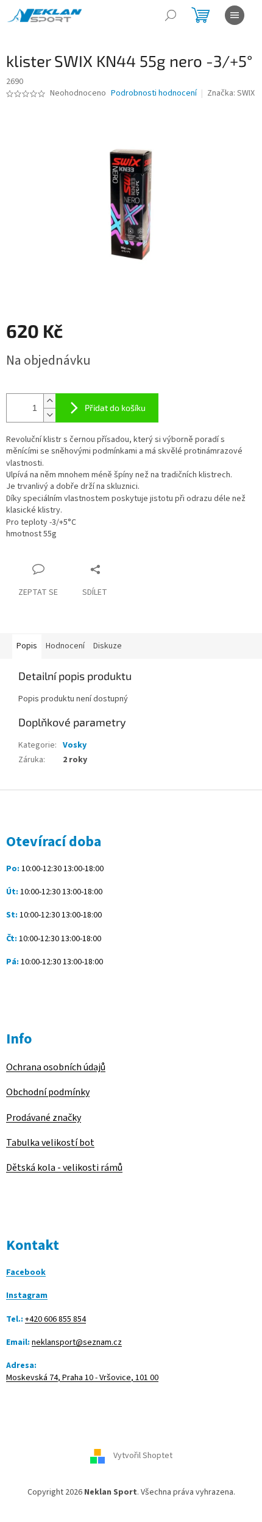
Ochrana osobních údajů (55, 1067)
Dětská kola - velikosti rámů (64, 1167)
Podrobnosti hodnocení (154, 93)
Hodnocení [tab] (65, 646)
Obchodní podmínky (48, 1092)
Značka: (231, 93)
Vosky (75, 745)
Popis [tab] (26, 646)
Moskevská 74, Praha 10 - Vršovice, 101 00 (82, 1378)
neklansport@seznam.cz (77, 1342)
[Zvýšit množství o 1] (49, 401)
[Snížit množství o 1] (49, 415)
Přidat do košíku (115, 407)
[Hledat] (170, 15)
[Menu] (234, 15)
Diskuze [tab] (107, 646)
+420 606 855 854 (55, 1319)
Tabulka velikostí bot (50, 1142)
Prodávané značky (43, 1117)
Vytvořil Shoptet (142, 1456)
